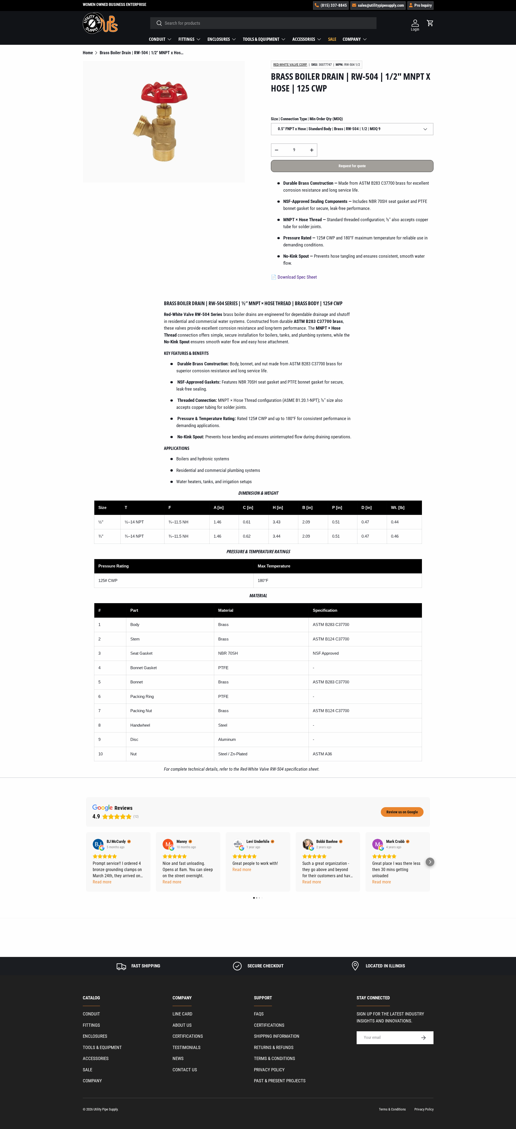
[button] (86, 862)
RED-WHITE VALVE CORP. (290, 65)
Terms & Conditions (274, 1058)
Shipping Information (276, 1036)
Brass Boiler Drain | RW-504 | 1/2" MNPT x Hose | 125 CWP (142, 53)
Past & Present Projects (280, 1080)
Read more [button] (102, 881)
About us (182, 1025)
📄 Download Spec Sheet (294, 277)
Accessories (303, 39)
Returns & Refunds (273, 1047)
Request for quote (352, 166)
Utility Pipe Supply (105, 1109)
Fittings (186, 39)
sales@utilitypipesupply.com (381, 5)
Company (352, 39)
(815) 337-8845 (334, 5)
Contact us (185, 1069)
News (178, 1058)
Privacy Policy (269, 1069)
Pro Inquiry (423, 5)
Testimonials (186, 1047)
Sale (332, 39)
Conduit (157, 39)
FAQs (259, 1014)
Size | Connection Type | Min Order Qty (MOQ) (307, 118)
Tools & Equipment (261, 39)
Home (88, 53)
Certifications (188, 1036)
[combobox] (263, 23)
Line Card (182, 1014)
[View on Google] (98, 844)
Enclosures (218, 39)
